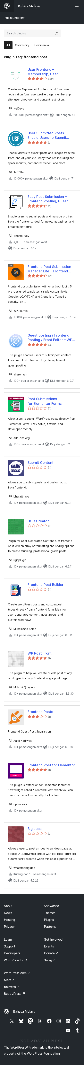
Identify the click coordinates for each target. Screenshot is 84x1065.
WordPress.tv (15, 960)
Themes (49, 913)
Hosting (9, 920)
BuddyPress (14, 994)
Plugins (49, 920)
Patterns (50, 927)
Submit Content (41, 463)
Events (49, 946)
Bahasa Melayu (24, 1011)
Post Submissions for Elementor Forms (45, 401)
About (8, 906)
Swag (50, 960)
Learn (8, 939)
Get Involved (53, 939)
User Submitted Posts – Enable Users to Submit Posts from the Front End (48, 135)
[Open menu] (77, 6)
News (8, 913)
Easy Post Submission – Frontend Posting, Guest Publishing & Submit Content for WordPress (51, 199)
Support (9, 946)
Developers (12, 953)
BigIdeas (35, 829)
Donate (51, 953)
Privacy (9, 927)
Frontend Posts (40, 712)
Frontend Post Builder (45, 585)
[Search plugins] (57, 33)
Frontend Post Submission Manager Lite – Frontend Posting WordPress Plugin (49, 269)
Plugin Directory (14, 17)
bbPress (12, 987)
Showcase (51, 906)
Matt (9, 980)
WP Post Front (40, 653)
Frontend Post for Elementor (51, 765)
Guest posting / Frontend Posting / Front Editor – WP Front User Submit (50, 337)
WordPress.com (17, 973)
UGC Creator (38, 521)
